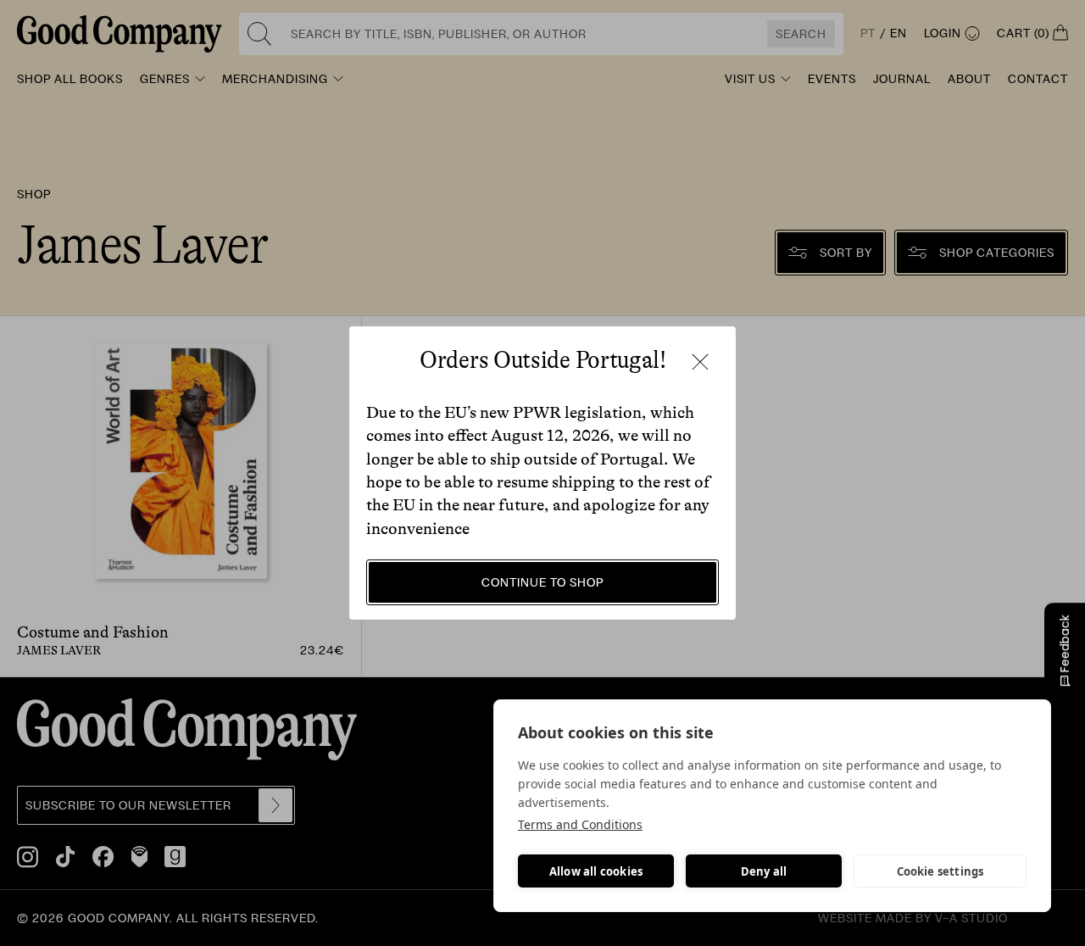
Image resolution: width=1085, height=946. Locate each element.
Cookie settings (940, 871)
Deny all (764, 871)
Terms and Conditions (580, 824)
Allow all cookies (596, 871)
